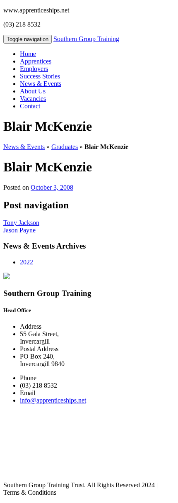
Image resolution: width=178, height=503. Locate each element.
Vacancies (33, 98)
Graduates (64, 146)
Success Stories (40, 76)
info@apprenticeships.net (53, 400)
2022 (26, 262)
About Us (33, 91)
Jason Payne (19, 230)
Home (28, 53)
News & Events (40, 83)
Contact (30, 106)
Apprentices (35, 61)
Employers (34, 68)
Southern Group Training (86, 38)
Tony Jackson (21, 222)
